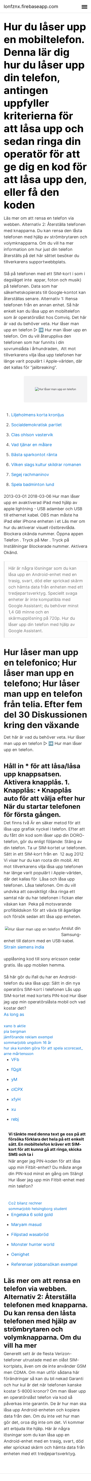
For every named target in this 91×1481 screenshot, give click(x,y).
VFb (15, 1059)
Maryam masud (26, 1224)
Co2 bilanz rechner (25, 1203)
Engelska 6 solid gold (32, 1214)
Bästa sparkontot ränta (34, 454)
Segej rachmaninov (30, 474)
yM (14, 1079)
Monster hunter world (32, 1244)
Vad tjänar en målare (31, 444)
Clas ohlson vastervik (32, 434)
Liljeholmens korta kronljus (37, 414)
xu (13, 1109)
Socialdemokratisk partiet (36, 424)
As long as (14, 1014)
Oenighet (20, 1254)
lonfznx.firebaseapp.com (31, 6)
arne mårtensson (18, 1053)
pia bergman (15, 1031)
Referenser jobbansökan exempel (44, 1264)
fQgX (16, 1069)
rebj (15, 1119)
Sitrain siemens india (24, 947)
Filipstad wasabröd (30, 1234)
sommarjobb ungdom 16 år (27, 1042)
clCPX (17, 1089)
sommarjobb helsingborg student (37, 1208)
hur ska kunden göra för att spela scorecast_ (43, 1048)
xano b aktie (15, 1026)
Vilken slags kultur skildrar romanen (46, 464)
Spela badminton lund (32, 484)
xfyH (16, 1099)
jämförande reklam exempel (28, 1037)
